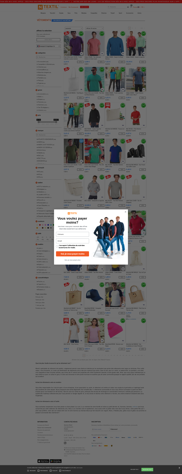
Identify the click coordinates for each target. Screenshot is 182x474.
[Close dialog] (125, 212)
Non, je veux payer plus (72, 260)
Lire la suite (79, 467)
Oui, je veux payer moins (72, 254)
